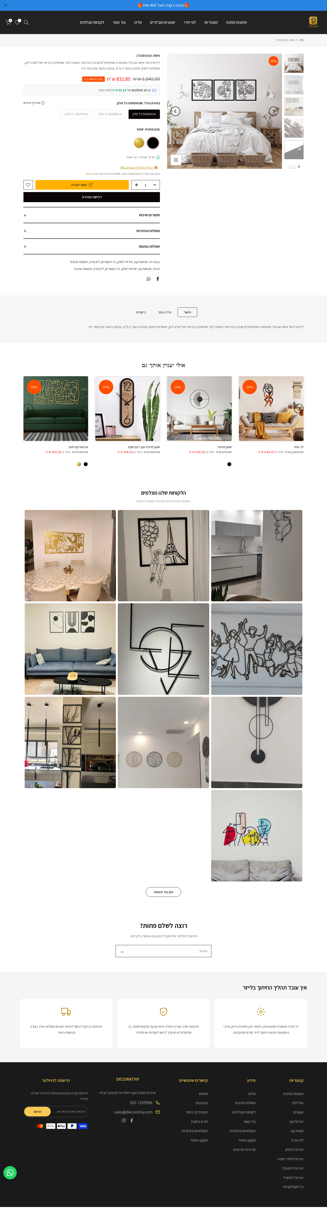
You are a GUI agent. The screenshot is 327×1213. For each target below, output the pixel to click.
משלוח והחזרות (148, 230)
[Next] (175, 111)
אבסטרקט (141, 262)
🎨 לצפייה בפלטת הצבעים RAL (139, 167)
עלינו (138, 22)
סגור (321, 5)
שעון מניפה (225, 447)
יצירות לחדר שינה (290, 1158)
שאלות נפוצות (149, 246)
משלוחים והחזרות (243, 1130)
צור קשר (119, 22)
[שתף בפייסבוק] (158, 279)
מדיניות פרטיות (244, 1149)
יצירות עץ (296, 1121)
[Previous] (273, 111)
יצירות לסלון (125, 262)
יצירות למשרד (293, 1177)
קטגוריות (211, 22)
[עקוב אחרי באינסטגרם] (124, 1120)
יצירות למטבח (293, 1168)
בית (301, 39)
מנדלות (298, 1102)
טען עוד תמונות (163, 892)
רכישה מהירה (92, 196)
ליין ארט (95, 262)
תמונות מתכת (236, 22)
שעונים (298, 1112)
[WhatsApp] (10, 1172)
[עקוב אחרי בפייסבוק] (132, 1120)
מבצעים (202, 1102)
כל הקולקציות (293, 1186)
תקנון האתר (247, 1140)
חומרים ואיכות (149, 214)
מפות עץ (297, 1130)
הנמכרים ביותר (197, 1112)
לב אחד (298, 447)
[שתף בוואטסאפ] (149, 279)
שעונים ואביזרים (162, 22)
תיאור (187, 312)
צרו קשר (249, 1121)
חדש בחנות (199, 1121)
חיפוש (203, 1093)
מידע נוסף (164, 312)
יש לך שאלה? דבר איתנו (140, 157)
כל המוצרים (108, 262)
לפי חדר (189, 22)
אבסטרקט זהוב (78, 447)
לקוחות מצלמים (92, 22)
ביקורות (141, 312)
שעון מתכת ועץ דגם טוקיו (144, 447)
